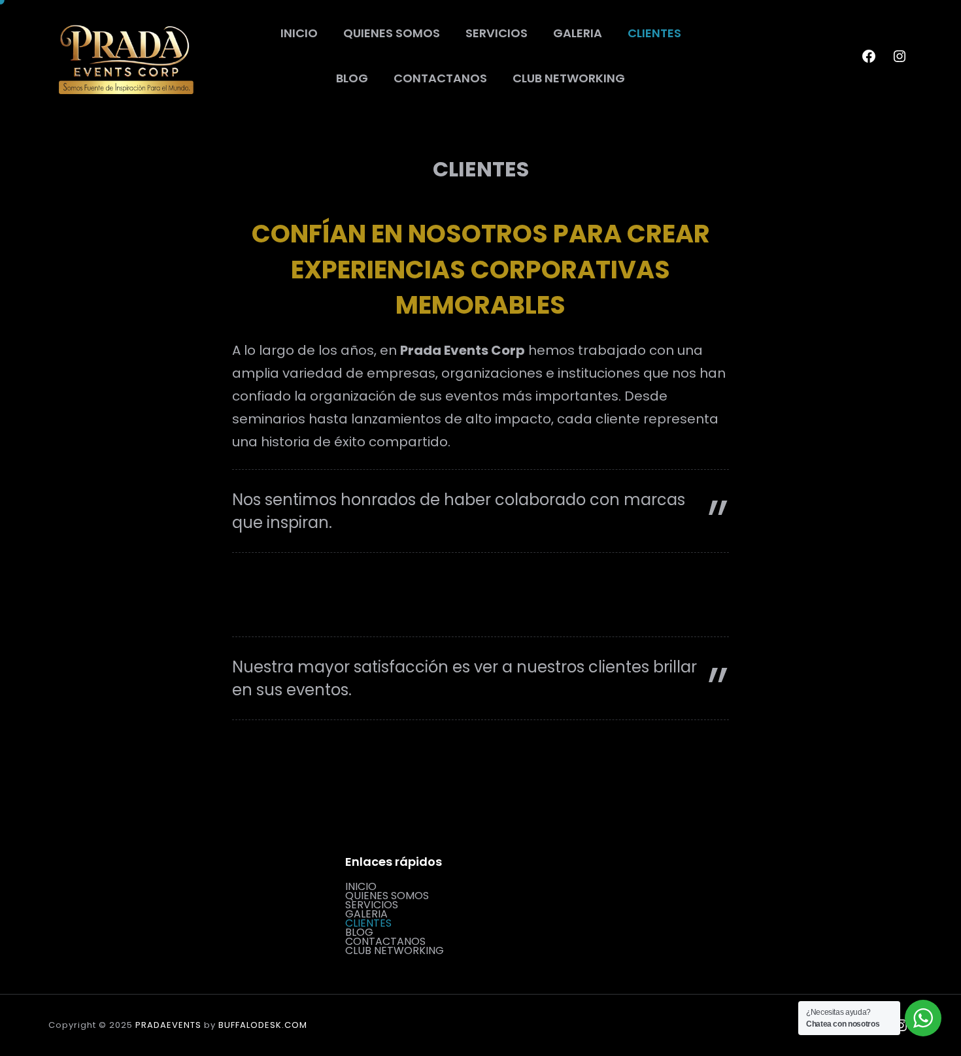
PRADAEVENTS (168, 1025)
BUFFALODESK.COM (262, 1025)
